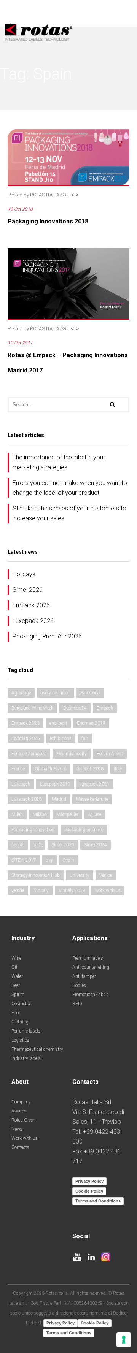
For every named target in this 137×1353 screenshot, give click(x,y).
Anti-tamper (84, 976)
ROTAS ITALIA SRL (49, 195)
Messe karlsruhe (92, 799)
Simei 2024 (95, 845)
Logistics (20, 1040)
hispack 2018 (90, 769)
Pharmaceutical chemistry (37, 1049)
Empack (105, 708)
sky (49, 860)
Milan (17, 814)
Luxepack (20, 784)
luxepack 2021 (95, 784)
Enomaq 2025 (25, 738)
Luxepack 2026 (33, 620)
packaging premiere (83, 829)
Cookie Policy (89, 1191)
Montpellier (67, 814)
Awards (19, 1111)
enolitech (58, 723)
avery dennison (55, 693)
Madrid (59, 799)
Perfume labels (25, 1031)
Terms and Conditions (98, 1201)
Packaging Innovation (32, 829)
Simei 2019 (62, 845)
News (16, 1129)
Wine (16, 958)
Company (21, 1101)
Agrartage (21, 693)
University (79, 875)
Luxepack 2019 (55, 784)
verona (17, 890)
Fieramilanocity (71, 753)
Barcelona (90, 693)
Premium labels (87, 958)
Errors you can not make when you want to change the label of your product (70, 487)
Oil (14, 967)
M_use (94, 814)
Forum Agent (110, 753)
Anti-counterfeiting (90, 967)
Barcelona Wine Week (32, 708)
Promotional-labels (90, 994)
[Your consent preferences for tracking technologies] (123, 1339)
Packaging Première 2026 (47, 636)
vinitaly (41, 890)
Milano (39, 814)
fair (84, 738)
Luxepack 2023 (26, 799)
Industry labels (26, 1058)
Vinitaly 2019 (72, 890)
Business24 (75, 708)
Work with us (24, 1138)
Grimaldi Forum (51, 769)
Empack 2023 (25, 723)
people (17, 845)
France (18, 769)
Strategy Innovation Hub (35, 875)
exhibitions (61, 738)
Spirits (17, 994)
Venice (105, 875)
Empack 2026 (31, 605)
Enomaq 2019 (91, 723)
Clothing (20, 1022)
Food (16, 1013)
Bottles (79, 985)
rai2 (37, 845)
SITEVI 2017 (23, 860)
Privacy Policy (89, 1181)
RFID (77, 1003)
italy (118, 769)
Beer (15, 985)
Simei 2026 (28, 589)
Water (17, 976)
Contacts (20, 1147)
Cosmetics (21, 1003)
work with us (108, 890)
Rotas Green (23, 1120)
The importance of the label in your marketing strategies (59, 462)
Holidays (24, 574)
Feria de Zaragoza (28, 753)
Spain (68, 860)
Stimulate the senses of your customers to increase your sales (69, 513)
